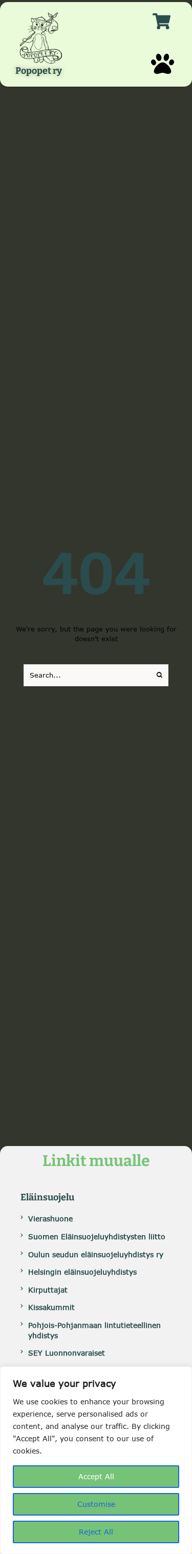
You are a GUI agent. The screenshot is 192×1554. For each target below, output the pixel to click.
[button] (162, 63)
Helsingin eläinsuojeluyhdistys (82, 1271)
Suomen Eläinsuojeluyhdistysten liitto (96, 1236)
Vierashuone (50, 1218)
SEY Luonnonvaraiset (66, 1352)
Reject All (96, 1531)
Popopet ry (38, 71)
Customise (96, 1504)
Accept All (96, 1476)
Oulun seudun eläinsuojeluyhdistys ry (95, 1254)
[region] (96, 1460)
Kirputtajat (48, 1289)
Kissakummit (51, 1307)
